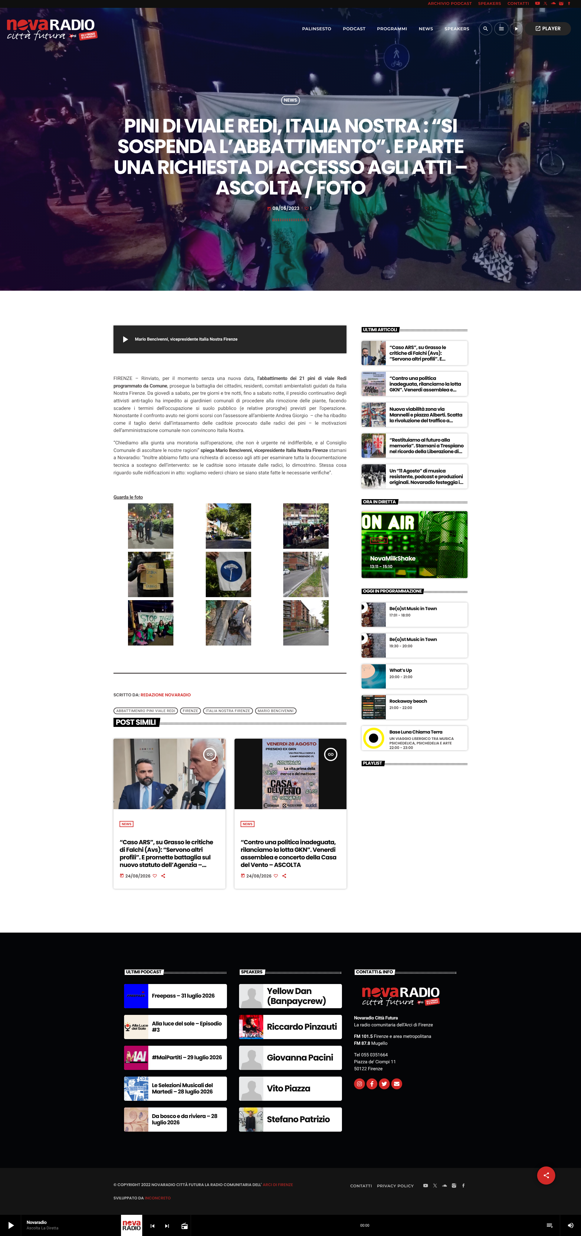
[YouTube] (537, 4)
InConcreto (158, 1198)
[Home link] (39, 29)
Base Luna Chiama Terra (415, 732)
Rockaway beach (408, 701)
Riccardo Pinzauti (302, 1027)
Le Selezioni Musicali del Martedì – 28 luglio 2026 (182, 1089)
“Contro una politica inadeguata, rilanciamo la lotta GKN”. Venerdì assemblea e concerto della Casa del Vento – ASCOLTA (288, 853)
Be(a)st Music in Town (413, 609)
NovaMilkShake (392, 558)
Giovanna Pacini (300, 1058)
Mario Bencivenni (276, 711)
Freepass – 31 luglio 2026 (183, 996)
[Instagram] (561, 4)
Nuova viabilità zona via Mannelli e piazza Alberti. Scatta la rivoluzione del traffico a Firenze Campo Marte (425, 418)
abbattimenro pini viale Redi (145, 711)
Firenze (190, 711)
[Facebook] (569, 4)
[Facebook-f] (371, 1083)
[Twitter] (384, 1083)
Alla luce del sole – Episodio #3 (187, 1027)
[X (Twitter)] (545, 4)
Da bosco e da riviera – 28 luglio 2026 (184, 1120)
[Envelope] (396, 1083)
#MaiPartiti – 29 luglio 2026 (187, 1057)
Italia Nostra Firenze (228, 711)
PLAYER (548, 28)
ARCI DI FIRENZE (278, 1185)
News (290, 100)
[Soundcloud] (553, 4)
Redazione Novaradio (166, 695)
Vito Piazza (288, 1088)
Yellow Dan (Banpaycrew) (296, 996)
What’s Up (400, 670)
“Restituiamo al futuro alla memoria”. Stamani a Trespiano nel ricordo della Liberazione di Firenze (426, 449)
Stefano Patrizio (298, 1119)
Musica (379, 540)
